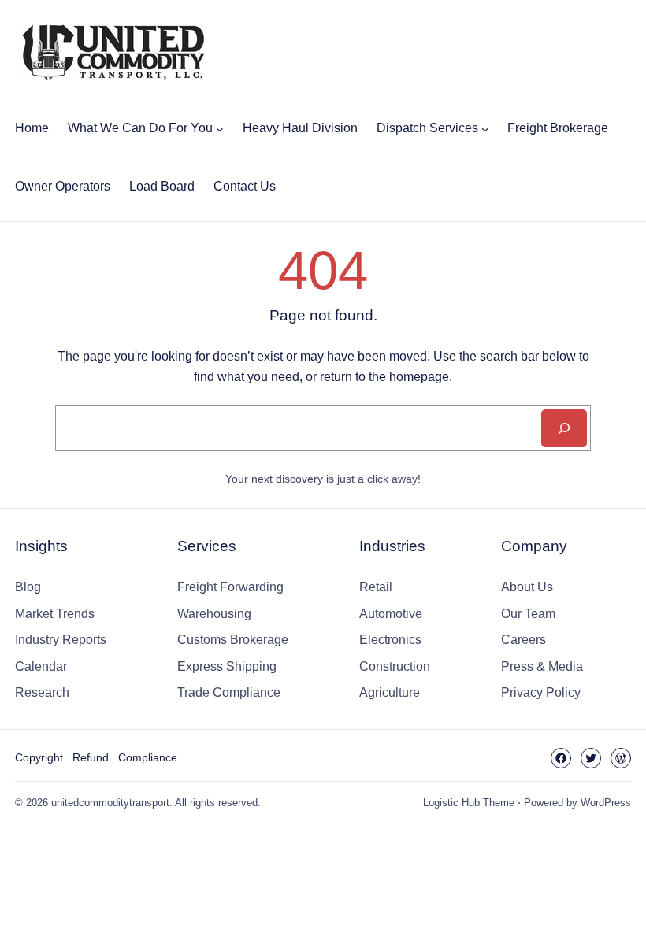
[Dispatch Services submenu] (485, 128)
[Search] (564, 428)
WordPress (606, 803)
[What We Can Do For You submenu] (220, 128)
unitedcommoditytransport (110, 803)
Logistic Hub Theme (468, 803)
